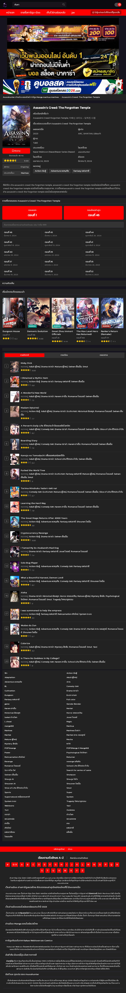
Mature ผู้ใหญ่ (61, 366)
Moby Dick (26, 363)
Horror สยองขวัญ (68, 596)
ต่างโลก (70, 814)
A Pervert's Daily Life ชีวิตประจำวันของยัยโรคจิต (45, 425)
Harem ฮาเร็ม (61, 396)
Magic (69, 721)
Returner (71, 757)
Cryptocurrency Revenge (34, 532)
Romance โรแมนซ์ (76, 396)
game (7, 703)
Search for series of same (79, 770)
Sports (8, 792)
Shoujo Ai (9, 779)
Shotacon (71, 774)
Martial (8, 734)
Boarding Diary (29, 440)
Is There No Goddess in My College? (40, 658)
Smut (85, 366)
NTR (69, 743)
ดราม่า (7, 814)
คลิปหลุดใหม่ (59, 849)
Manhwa (25, 172)
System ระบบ (85, 614)
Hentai (70, 708)
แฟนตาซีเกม (10, 832)
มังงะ (70, 849)
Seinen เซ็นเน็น (75, 366)
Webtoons (9, 805)
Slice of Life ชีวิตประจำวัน (112, 429)
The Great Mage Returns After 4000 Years (44, 518)
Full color (71, 699)
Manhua (70, 726)
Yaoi (95, 647)
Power (7, 752)
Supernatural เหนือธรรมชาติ (17, 796)
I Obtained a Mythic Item (34, 377)
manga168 (9, 726)
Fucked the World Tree (33, 470)
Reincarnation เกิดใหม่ (68, 614)
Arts (69, 681)
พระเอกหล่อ (9, 818)
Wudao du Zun (28, 625)
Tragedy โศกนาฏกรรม (63, 599)
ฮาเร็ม (7, 823)
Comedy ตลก (47, 429)
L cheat (8, 721)
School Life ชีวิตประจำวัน (66, 459)
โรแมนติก (9, 836)
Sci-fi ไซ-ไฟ (10, 770)
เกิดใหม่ (8, 827)
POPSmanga (10, 748)
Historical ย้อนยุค (86, 411)
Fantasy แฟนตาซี (81, 171)
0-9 (15, 864)
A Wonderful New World (33, 392)
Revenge (9, 761)
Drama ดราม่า (47, 366)
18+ (6, 673)
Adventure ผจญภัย (60, 171)
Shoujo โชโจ (72, 779)
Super (69, 792)
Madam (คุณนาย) (30, 407)
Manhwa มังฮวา (73, 730)
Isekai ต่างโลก (11, 717)
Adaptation (10, 677)
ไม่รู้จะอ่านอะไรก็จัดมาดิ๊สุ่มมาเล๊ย (107, 12)
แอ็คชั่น (70, 832)
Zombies (71, 809)
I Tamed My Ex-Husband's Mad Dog (40, 547)
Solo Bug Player (29, 562)
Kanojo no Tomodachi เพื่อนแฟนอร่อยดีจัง (43, 455)
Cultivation (10, 690)
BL (6, 686)
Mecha (70, 739)
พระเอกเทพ (71, 818)
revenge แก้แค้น (74, 761)
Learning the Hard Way (33, 503)
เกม (68, 823)
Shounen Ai (10, 783)
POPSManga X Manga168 (78, 748)
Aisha (24, 592)
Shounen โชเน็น (84, 521)
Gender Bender (74, 703)
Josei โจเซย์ (64, 551)
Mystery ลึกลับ (98, 596)
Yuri (6, 809)
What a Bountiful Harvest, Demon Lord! (42, 577)
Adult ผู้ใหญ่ (34, 366)
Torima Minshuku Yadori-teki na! (39, 488)
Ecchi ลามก (72, 411)
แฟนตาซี (70, 827)
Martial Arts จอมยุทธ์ (97, 629)
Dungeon (9, 695)
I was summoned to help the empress (41, 610)
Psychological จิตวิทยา (77, 752)
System (70, 796)
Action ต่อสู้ (40, 171)
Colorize (25, 643)
